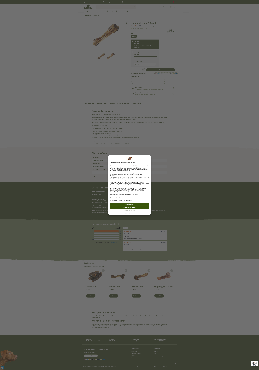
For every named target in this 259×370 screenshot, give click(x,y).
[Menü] (257, 361)
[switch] (254, 365)
